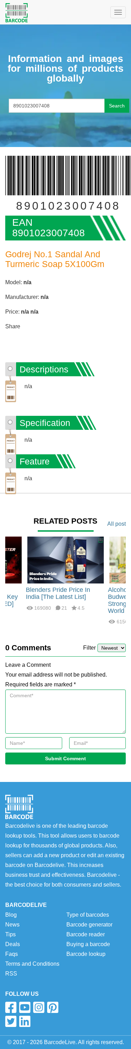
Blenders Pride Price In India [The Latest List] (58, 593)
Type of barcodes (87, 915)
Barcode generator (89, 925)
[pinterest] (52, 1007)
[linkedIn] (24, 1021)
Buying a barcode (88, 944)
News (12, 925)
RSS (11, 974)
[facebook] (10, 1007)
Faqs (11, 954)
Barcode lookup (85, 954)
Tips (10, 934)
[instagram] (38, 1007)
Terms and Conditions (32, 964)
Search (117, 106)
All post (116, 524)
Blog (11, 915)
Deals (12, 944)
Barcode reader (85, 934)
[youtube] (24, 1007)
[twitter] (10, 1021)
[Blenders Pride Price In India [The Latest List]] (65, 559)
